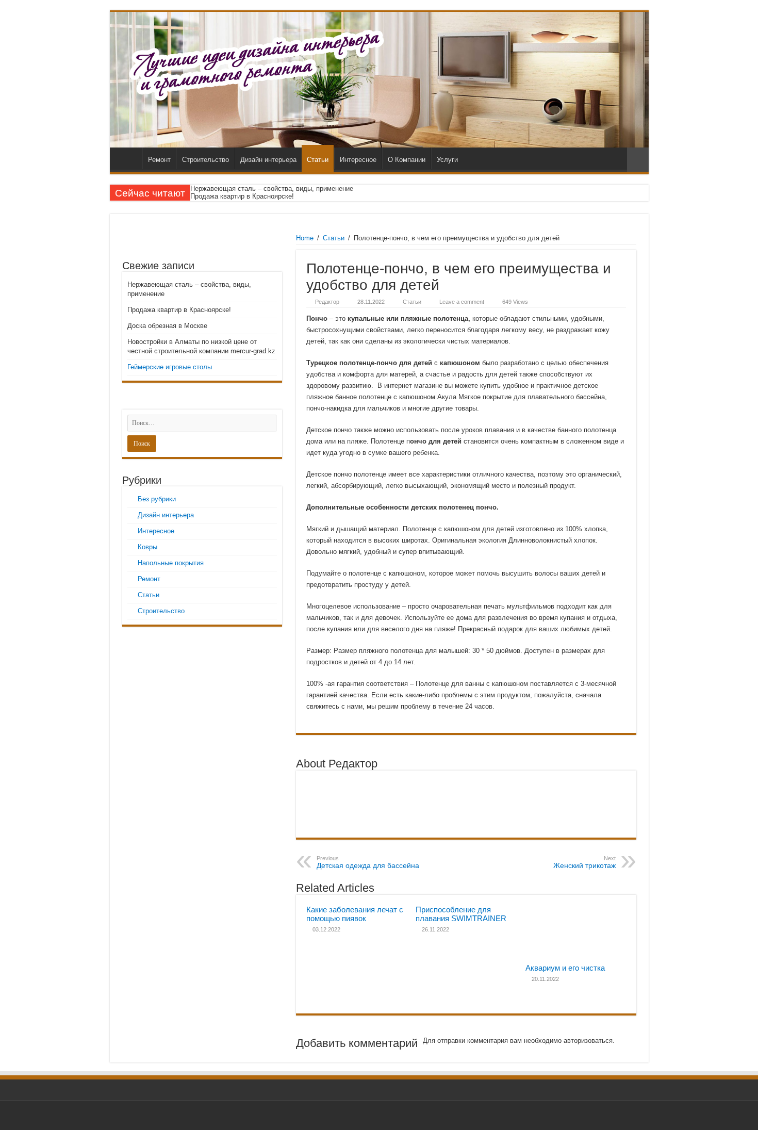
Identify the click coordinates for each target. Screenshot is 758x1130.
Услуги (447, 159)
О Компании (406, 159)
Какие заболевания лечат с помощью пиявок (354, 914)
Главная (128, 158)
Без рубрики (157, 499)
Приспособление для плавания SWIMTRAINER (461, 914)
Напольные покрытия (171, 563)
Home (305, 238)
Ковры (147, 547)
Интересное (358, 159)
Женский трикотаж (584, 862)
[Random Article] (638, 160)
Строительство (205, 159)
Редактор (327, 302)
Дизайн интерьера (268, 159)
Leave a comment (461, 302)
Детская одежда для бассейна (368, 862)
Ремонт (159, 159)
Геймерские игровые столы (169, 367)
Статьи (317, 159)
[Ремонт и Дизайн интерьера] (379, 80)
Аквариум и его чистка (565, 967)
